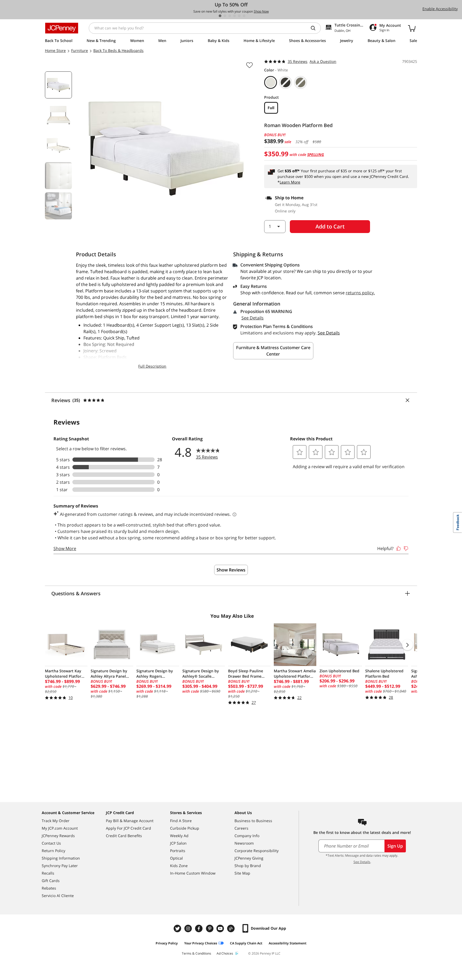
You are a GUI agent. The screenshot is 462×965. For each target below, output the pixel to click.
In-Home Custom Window (192, 873)
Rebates (49, 888)
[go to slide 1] (220, 15)
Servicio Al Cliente (58, 895)
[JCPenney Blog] (231, 928)
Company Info (246, 835)
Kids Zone (179, 865)
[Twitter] (178, 928)
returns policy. (360, 293)
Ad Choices (225, 953)
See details (329, 333)
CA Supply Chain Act (246, 943)
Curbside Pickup (184, 828)
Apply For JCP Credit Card (128, 828)
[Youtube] (220, 928)
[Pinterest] (210, 928)
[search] (315, 28)
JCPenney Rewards (58, 835)
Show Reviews (231, 570)
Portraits (177, 850)
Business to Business (253, 820)
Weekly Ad (179, 835)
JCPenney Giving (248, 858)
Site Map (242, 873)
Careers (241, 828)
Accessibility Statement (287, 943)
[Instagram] (188, 928)
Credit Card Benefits (124, 835)
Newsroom (244, 843)
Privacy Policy (167, 943)
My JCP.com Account (60, 828)
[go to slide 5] (239, 15)
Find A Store (181, 820)
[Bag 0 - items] (411, 28)
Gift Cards (51, 880)
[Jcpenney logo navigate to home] (61, 28)
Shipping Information (61, 858)
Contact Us (51, 843)
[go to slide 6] (244, 15)
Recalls (48, 873)
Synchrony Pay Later (60, 865)
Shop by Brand (247, 865)
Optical (176, 858)
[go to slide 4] (234, 15)
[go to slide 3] (229, 15)
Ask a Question (323, 61)
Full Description (152, 366)
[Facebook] (199, 928)
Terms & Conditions (196, 953)
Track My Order (56, 820)
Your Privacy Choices (200, 943)
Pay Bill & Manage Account (129, 820)
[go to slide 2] (225, 15)
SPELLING (315, 154)
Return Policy (53, 850)
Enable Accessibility (440, 8)
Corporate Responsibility (256, 850)
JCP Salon (178, 843)
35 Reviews (297, 61)
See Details (252, 318)
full (271, 107)
